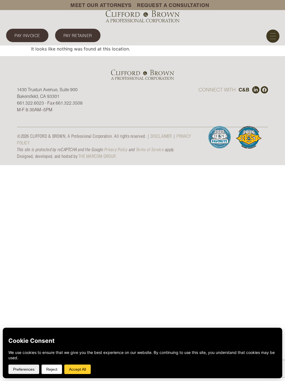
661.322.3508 (69, 103)
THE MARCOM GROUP (96, 156)
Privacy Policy (116, 149)
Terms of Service (150, 149)
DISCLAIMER (161, 136)
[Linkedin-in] (255, 89)
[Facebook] (264, 89)
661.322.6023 (30, 103)
